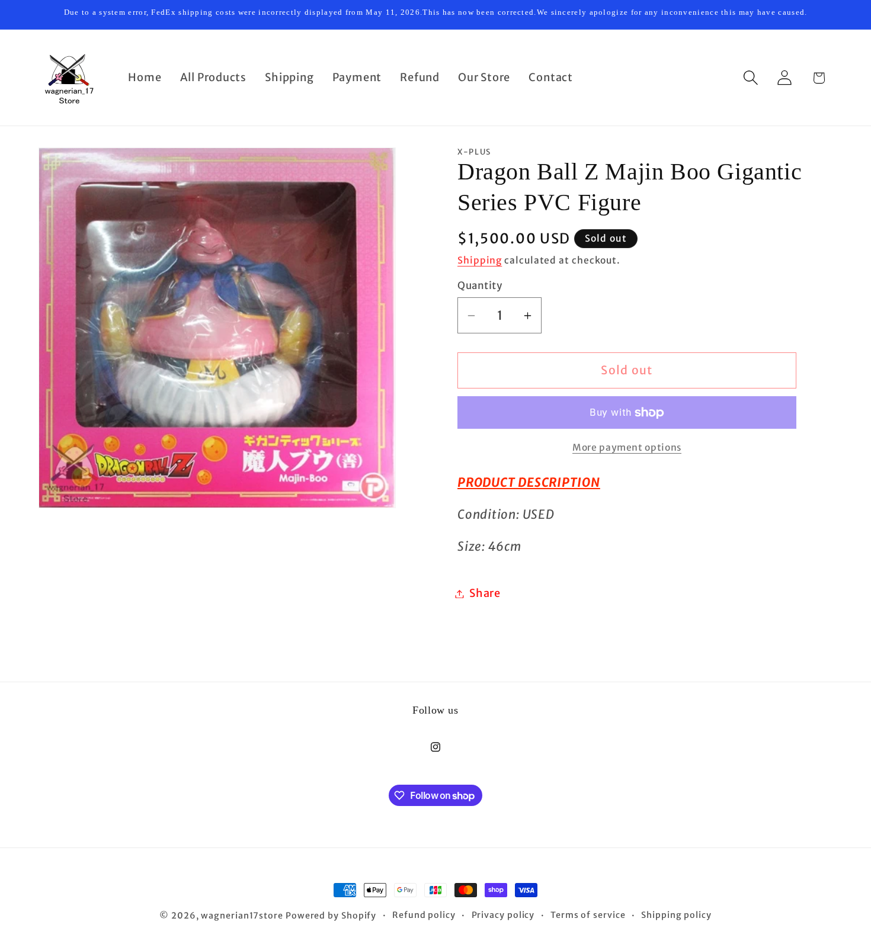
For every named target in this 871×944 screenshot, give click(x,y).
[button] (751, 78)
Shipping (479, 260)
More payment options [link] (626, 447)
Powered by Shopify (331, 915)
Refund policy (424, 915)
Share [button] (485, 594)
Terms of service (588, 915)
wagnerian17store (242, 915)
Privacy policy (503, 915)
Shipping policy (676, 915)
